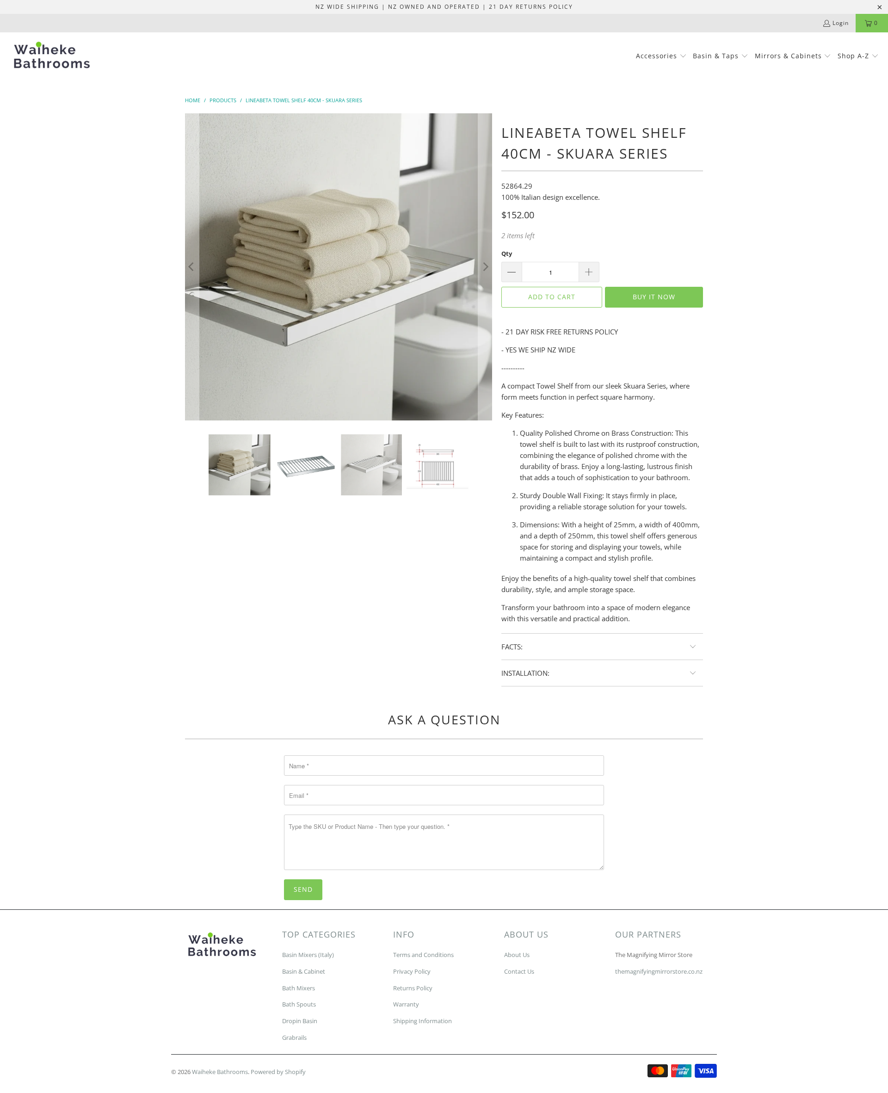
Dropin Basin (299, 1021)
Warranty (406, 1004)
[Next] (485, 266)
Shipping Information (422, 1021)
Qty (506, 253)
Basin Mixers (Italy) (308, 955)
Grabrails (294, 1037)
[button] (661, 56)
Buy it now (654, 296)
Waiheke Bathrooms (220, 1072)
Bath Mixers (298, 988)
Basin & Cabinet (303, 971)
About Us (517, 955)
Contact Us (519, 971)
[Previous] (192, 266)
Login (840, 23)
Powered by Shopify (278, 1072)
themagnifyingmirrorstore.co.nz (659, 971)
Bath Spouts (299, 1004)
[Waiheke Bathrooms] (52, 56)
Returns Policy (412, 988)
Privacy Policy (412, 971)
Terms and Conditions (423, 955)
